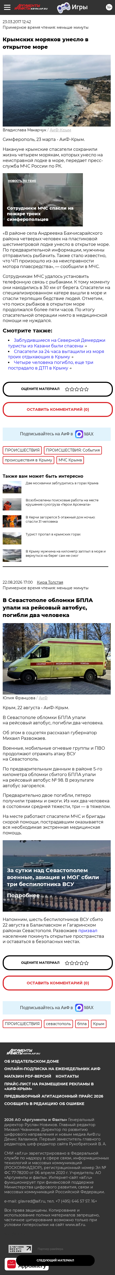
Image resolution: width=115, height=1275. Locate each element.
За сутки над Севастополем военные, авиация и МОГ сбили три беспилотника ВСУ (53, 877)
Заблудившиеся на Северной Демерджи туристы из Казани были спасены (56, 343)
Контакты (67, 1076)
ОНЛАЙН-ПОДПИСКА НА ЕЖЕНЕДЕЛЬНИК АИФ (52, 1068)
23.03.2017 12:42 (17, 21)
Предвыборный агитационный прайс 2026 (53, 1096)
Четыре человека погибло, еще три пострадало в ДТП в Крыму (50, 365)
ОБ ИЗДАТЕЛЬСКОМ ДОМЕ (31, 1061)
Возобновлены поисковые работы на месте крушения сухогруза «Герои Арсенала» (62, 502)
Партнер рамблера (50, 1248)
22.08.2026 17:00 (18, 582)
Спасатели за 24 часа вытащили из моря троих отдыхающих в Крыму (56, 354)
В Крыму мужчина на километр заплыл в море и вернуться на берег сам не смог (66, 553)
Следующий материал (55, 1260)
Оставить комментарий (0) (58, 409)
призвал (87, 930)
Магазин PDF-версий (27, 1076)
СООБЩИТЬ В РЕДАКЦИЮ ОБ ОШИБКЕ (44, 1103)
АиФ (43, 698)
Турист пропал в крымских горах (53, 534)
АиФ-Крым (60, 130)
